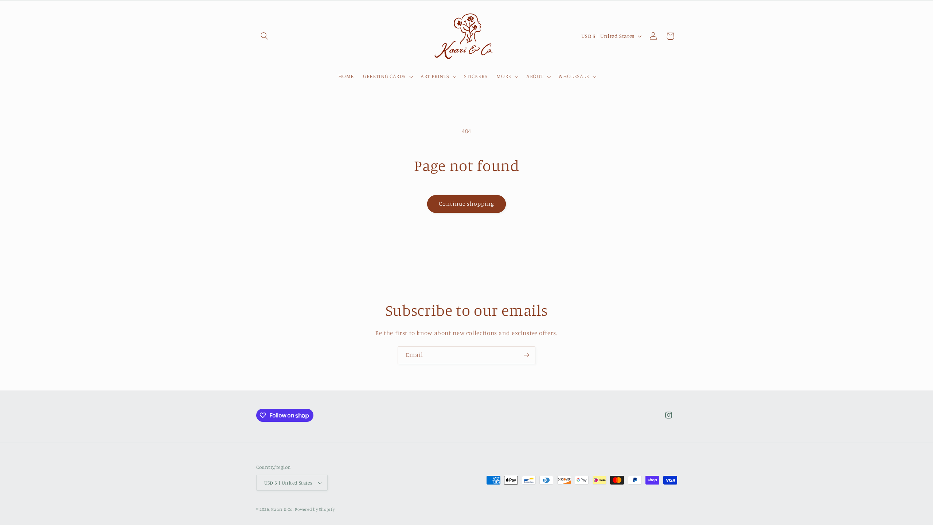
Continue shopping (467, 203)
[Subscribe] (526, 355)
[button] (264, 36)
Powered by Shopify (315, 509)
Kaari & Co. (282, 509)
